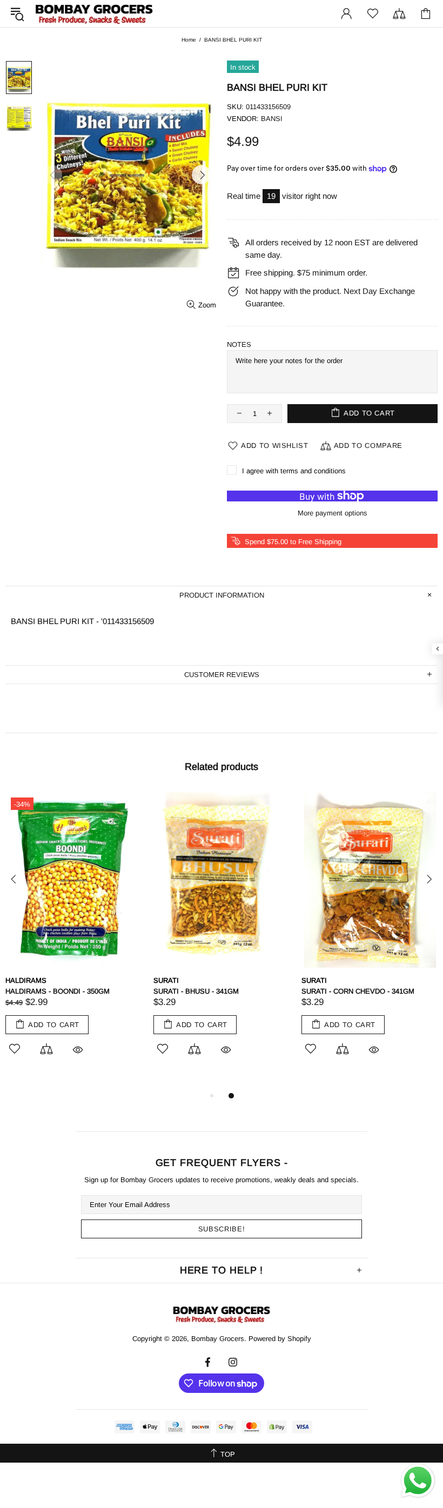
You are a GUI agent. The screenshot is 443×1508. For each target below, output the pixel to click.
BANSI (272, 119)
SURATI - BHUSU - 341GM (196, 991)
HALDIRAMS (25, 980)
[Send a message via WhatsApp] (418, 1480)
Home (189, 40)
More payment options (332, 513)
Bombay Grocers (94, 14)
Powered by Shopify (280, 1339)
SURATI (166, 980)
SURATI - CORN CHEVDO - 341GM (357, 991)
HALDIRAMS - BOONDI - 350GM (57, 991)
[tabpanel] (74, 936)
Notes (239, 344)
